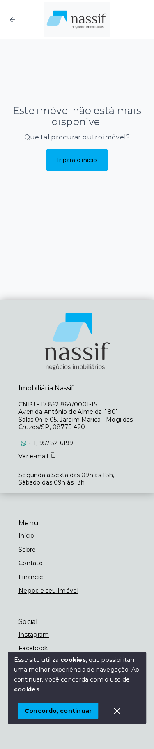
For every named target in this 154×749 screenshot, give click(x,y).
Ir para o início (77, 160)
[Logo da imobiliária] (77, 341)
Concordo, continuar (58, 710)
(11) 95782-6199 (51, 443)
